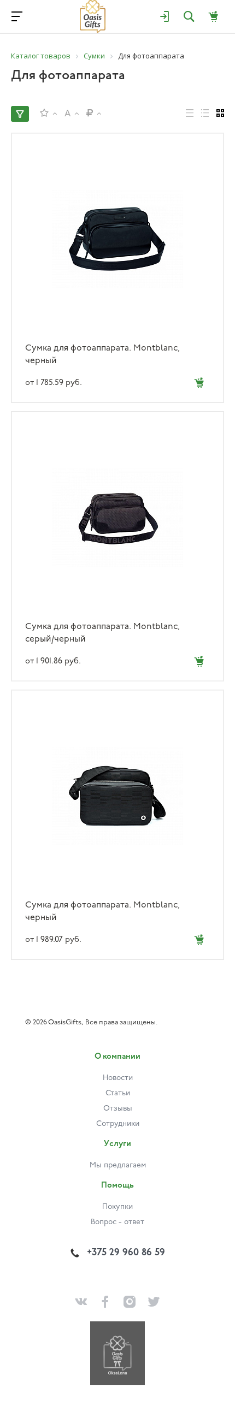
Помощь (117, 1186)
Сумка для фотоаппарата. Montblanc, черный (102, 354)
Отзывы (117, 1109)
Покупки (117, 1207)
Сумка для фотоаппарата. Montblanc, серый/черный (102, 633)
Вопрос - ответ (117, 1222)
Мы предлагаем (118, 1165)
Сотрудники (117, 1124)
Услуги (117, 1144)
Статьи (117, 1093)
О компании (117, 1057)
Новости (118, 1078)
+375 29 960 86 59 (126, 1253)
